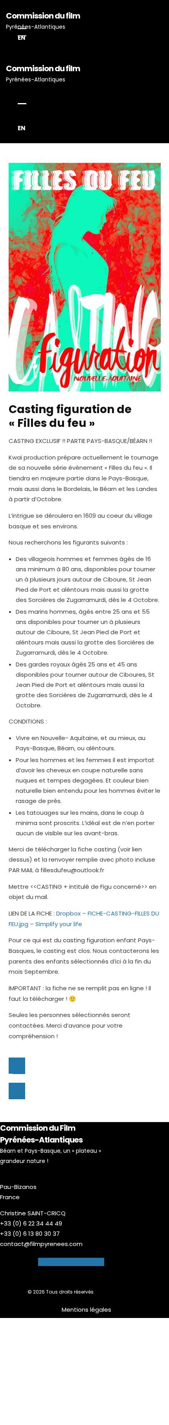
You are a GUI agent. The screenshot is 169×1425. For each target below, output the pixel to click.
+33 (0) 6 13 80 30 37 (30, 1233)
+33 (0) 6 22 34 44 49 (31, 1223)
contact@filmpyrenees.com (41, 1244)
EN (22, 37)
